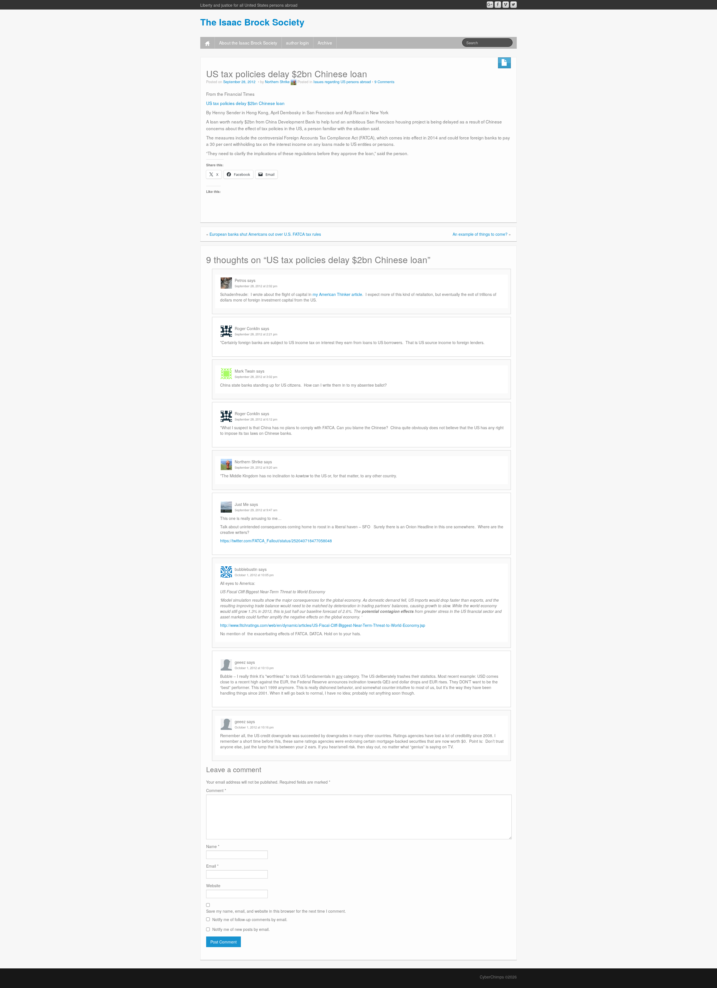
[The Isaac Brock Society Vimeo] (505, 4)
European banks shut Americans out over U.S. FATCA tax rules (265, 234)
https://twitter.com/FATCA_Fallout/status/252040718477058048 (276, 540)
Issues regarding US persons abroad (342, 81)
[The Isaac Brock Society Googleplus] (490, 4)
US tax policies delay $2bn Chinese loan (245, 103)
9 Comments (384, 81)
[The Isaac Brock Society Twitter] (513, 4)
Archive (325, 42)
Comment (216, 790)
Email (212, 866)
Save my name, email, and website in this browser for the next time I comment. (276, 911)
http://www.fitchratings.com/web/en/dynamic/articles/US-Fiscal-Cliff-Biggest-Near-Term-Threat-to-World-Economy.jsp (322, 625)
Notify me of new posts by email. (241, 929)
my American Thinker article (337, 294)
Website (213, 885)
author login (297, 42)
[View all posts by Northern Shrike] (293, 81)
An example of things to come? (480, 234)
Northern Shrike (277, 81)
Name (212, 846)
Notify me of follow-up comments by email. (249, 919)
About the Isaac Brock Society (248, 42)
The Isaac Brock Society (252, 21)
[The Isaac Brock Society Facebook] (498, 4)
